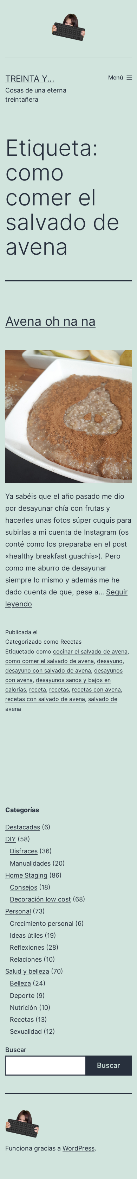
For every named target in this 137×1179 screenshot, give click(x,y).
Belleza (20, 983)
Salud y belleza (27, 971)
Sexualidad (26, 1031)
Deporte (22, 995)
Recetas (70, 641)
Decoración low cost (40, 899)
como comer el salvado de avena (49, 660)
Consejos (23, 887)
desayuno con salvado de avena (48, 670)
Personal (18, 911)
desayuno (110, 660)
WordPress (78, 1148)
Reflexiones (27, 947)
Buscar (15, 1049)
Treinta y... (29, 79)
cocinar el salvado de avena (90, 651)
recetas (59, 689)
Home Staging (26, 875)
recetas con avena (96, 689)
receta (37, 689)
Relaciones (26, 959)
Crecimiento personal (41, 923)
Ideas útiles (26, 935)
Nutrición (23, 1007)
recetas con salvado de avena (45, 698)
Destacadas (22, 827)
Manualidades (30, 863)
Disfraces (24, 851)
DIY (10, 839)
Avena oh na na (50, 321)
